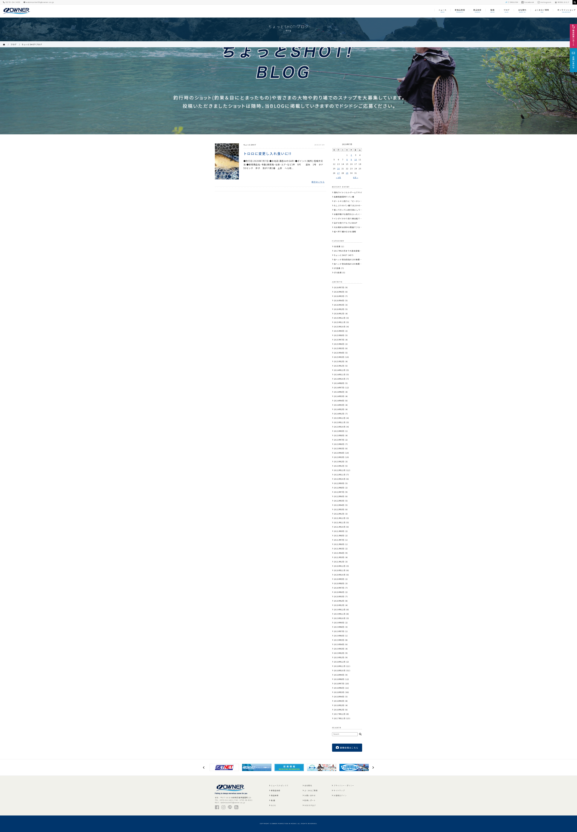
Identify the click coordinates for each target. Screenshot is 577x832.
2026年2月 (339, 309)
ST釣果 (337, 268)
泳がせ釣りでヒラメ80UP (345, 223)
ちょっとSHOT (249, 144)
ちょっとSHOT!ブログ (32, 44)
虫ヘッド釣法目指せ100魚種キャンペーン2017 (355, 259)
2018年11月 (339, 666)
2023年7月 (339, 439)
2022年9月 (339, 483)
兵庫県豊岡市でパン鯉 (344, 196)
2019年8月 (339, 627)
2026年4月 (339, 300)
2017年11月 (339, 718)
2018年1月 (339, 709)
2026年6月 (339, 291)
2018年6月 (339, 688)
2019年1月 (339, 657)
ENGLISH (514, 2)
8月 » (355, 177)
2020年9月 (339, 579)
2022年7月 (339, 492)
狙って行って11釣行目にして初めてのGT (352, 209)
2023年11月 (339, 422)
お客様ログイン (340, 795)
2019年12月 (339, 609)
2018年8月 (339, 679)
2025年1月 (339, 365)
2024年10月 (339, 378)
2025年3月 (339, 357)
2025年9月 (339, 331)
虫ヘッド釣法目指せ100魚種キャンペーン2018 (355, 264)
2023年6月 (339, 444)
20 (338, 168)
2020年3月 (339, 596)
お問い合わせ (310, 795)
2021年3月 (339, 557)
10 (355, 159)
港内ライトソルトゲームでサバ (348, 192)
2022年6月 (339, 496)
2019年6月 (339, 635)
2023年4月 (339, 452)
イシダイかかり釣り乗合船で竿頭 (349, 218)
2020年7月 (339, 587)
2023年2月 (339, 461)
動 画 (273, 800)
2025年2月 (339, 361)
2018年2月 (339, 705)
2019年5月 (339, 640)
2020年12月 (339, 566)
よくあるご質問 (311, 790)
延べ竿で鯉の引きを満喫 (345, 231)
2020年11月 (339, 570)
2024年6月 (339, 392)
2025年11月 (339, 322)
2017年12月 (339, 714)
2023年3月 (339, 457)
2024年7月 (339, 387)
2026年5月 (339, 296)
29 (347, 173)
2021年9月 (339, 531)
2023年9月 (339, 431)
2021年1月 (339, 561)
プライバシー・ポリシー (344, 785)
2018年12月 (339, 661)
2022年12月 (339, 470)
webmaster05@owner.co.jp (39, 2)
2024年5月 (339, 396)
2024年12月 (339, 370)
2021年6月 (339, 544)
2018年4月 (339, 696)
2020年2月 (339, 600)
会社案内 (308, 785)
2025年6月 (339, 344)
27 (338, 173)
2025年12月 (339, 318)
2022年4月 (339, 505)
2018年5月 (339, 692)
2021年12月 (339, 518)
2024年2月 (339, 409)
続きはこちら (318, 182)
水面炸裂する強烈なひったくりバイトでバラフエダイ (358, 214)
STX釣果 (338, 272)
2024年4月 (339, 400)
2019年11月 (339, 614)
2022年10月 (339, 479)
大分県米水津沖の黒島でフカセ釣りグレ (352, 227)
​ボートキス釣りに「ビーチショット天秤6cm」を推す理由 (360, 201)
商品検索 (274, 795)
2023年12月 (339, 418)
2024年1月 (339, 413)
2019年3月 (339, 648)
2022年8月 (339, 487)
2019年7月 (339, 631)
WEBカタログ (563, 2)
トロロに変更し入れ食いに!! (267, 153)
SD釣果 (337, 246)
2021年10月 (339, 526)
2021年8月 (339, 535)
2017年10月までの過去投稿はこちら (351, 250)
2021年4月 (339, 553)
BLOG (273, 805)
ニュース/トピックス (279, 785)
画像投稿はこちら (349, 747)
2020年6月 (339, 592)
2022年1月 (339, 513)
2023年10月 (339, 426)
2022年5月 (339, 500)
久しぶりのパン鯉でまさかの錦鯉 (349, 205)
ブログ (14, 44)
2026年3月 (339, 305)
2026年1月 (339, 313)
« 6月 (338, 177)
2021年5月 (339, 548)
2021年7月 (339, 540)
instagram (545, 2)
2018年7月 (339, 683)
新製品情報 (275, 790)
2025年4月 (339, 352)
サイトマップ (339, 790)
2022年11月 (339, 474)
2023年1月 (339, 466)
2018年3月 (339, 701)
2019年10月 (339, 618)
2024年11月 (339, 374)
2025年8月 (339, 335)
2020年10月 (339, 574)
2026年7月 (339, 287)
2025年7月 (339, 339)
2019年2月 (339, 653)
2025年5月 (339, 348)
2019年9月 (339, 622)
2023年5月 (339, 448)
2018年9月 (339, 674)
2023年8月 (339, 435)
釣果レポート (310, 800)
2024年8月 (339, 383)
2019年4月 (339, 644)
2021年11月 (339, 522)
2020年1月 (339, 605)
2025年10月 (339, 326)
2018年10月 (339, 670)
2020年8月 (339, 583)
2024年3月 (339, 405)
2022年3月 (339, 509)
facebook (529, 2)
